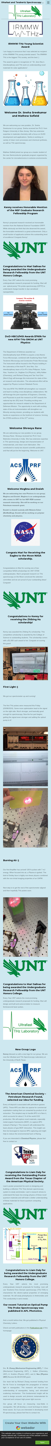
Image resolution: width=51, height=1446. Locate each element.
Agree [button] (42, 1442)
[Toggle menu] (48, 2)
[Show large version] (25, 29)
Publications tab (36, 1328)
